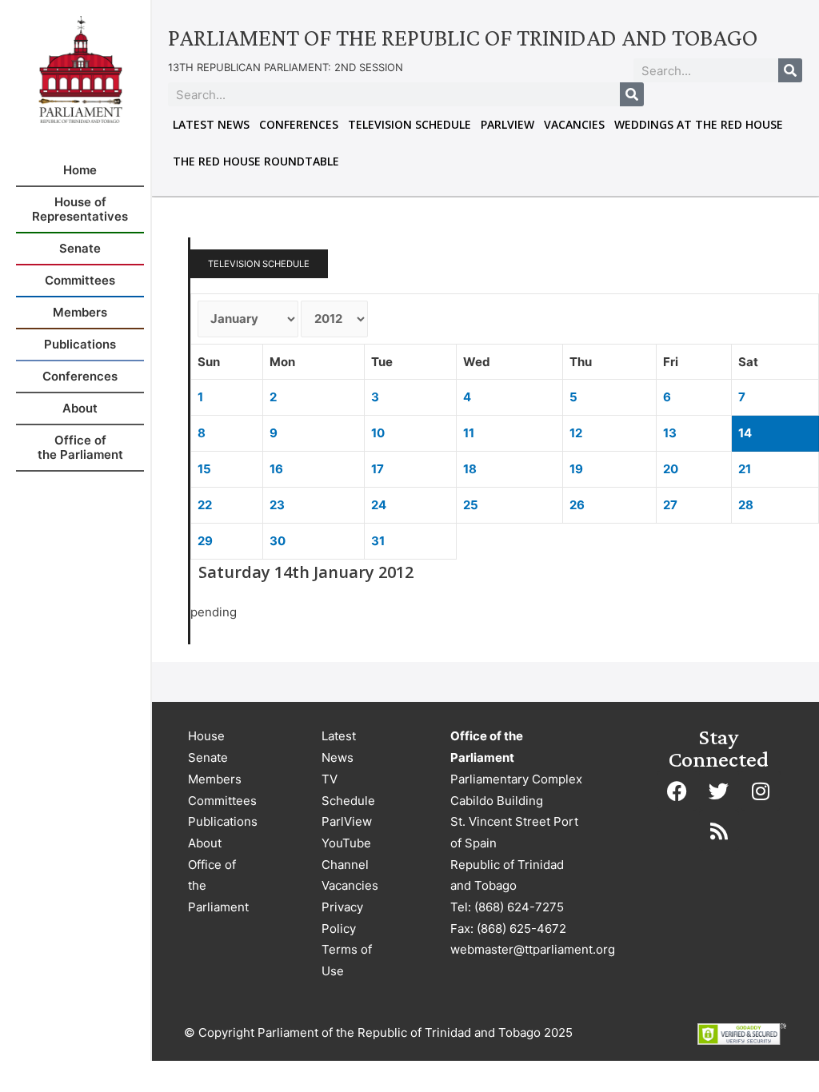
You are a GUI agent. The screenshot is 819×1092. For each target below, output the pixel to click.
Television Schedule (409, 124)
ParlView (507, 124)
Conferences (298, 124)
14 (745, 432)
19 (576, 468)
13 (670, 432)
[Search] (790, 70)
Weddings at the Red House (698, 124)
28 (745, 504)
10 (378, 432)
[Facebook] (677, 791)
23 (277, 504)
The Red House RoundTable (256, 161)
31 (378, 540)
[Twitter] (719, 791)
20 (670, 468)
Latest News (211, 124)
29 (205, 540)
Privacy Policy (342, 917)
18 (470, 468)
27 (670, 504)
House (206, 735)
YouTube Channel (346, 853)
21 (744, 468)
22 (205, 504)
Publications (223, 821)
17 (377, 468)
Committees (222, 800)
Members (215, 779)
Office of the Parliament (218, 886)
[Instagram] (761, 791)
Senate (208, 757)
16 (276, 468)
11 (468, 432)
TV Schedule (348, 789)
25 (470, 504)
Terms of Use (347, 960)
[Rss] (719, 831)
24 (378, 504)
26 (577, 504)
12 (575, 432)
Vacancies (574, 124)
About (205, 843)
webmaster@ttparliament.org (532, 949)
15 (204, 468)
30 (278, 540)
